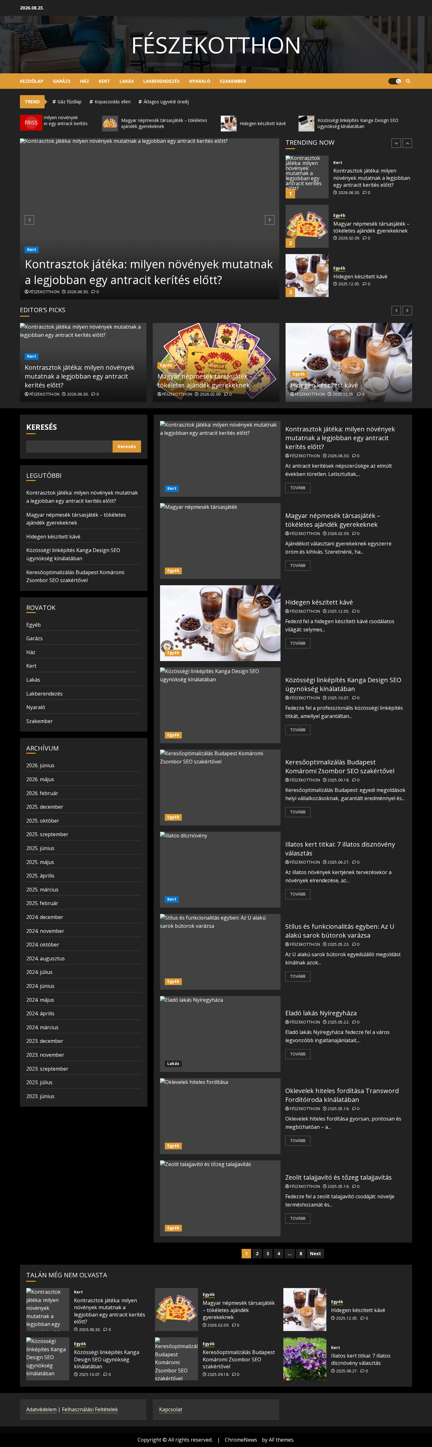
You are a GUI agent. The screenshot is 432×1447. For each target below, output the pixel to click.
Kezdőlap (31, 81)
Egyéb (339, 166)
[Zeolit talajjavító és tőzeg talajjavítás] (220, 1198)
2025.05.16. (338, 1108)
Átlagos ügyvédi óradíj (166, 102)
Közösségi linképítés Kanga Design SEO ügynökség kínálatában (365, 276)
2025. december (44, 806)
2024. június (40, 985)
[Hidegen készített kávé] (307, 226)
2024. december (44, 917)
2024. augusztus (45, 958)
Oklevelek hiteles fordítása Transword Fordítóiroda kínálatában (342, 1095)
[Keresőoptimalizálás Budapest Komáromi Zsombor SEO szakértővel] (220, 787)
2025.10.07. (349, 291)
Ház (84, 81)
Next (315, 1253)
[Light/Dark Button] (394, 81)
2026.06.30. (78, 292)
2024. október (42, 944)
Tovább (297, 487)
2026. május (40, 779)
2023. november (45, 1054)
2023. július (39, 1082)
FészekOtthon (216, 44)
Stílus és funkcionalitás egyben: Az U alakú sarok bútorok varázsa (339, 930)
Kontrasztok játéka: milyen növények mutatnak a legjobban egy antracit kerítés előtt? (149, 272)
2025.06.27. (338, 862)
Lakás (127, 81)
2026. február (42, 793)
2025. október (42, 820)
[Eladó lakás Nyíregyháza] (220, 1034)
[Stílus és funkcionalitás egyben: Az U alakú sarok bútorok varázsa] (220, 952)
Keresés (41, 427)
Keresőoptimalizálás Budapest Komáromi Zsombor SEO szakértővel (339, 766)
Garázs (62, 81)
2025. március (42, 889)
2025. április (40, 875)
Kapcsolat (170, 1409)
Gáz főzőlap (70, 102)
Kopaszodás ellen (113, 102)
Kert (104, 81)
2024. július (39, 972)
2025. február (42, 903)
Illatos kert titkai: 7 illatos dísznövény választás (361, 1359)
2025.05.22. (338, 1022)
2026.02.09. (349, 189)
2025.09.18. (338, 780)
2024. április (40, 1013)
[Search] (408, 81)
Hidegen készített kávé (360, 227)
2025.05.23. (338, 944)
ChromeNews (241, 1439)
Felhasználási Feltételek (90, 1409)
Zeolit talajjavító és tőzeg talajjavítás (338, 1177)
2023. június (40, 1096)
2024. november (45, 930)
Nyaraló (199, 81)
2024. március (42, 1027)
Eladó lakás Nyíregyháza (321, 1013)
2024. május (40, 999)
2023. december (44, 1040)
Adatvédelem (41, 1409)
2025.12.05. (349, 234)
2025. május (40, 862)
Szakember (233, 81)
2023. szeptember (47, 1068)
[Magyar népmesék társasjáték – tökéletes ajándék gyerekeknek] (307, 176)
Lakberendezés (161, 81)
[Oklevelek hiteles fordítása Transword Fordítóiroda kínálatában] (220, 1116)
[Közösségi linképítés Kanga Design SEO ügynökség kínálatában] (307, 275)
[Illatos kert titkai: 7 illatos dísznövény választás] (220, 870)
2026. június (40, 765)
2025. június (40, 848)
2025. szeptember (47, 834)
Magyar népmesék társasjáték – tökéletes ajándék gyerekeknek (371, 178)
